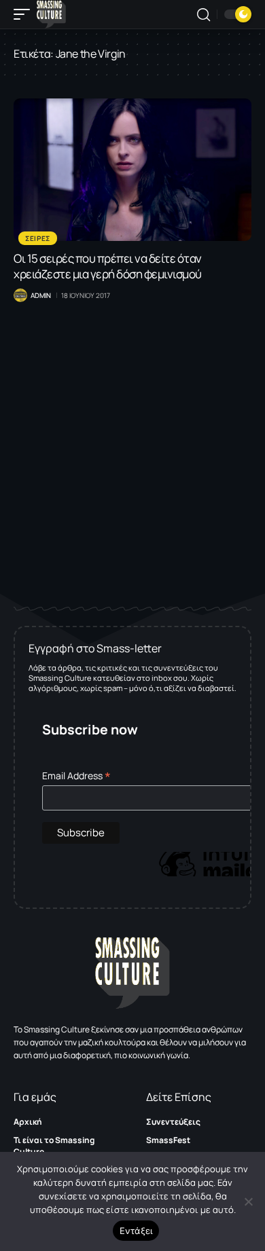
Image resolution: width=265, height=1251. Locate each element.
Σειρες (37, 238)
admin (41, 295)
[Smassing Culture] (51, 14)
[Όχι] (248, 1201)
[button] (25, 14)
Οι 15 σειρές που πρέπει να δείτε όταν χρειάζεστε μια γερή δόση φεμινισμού (108, 266)
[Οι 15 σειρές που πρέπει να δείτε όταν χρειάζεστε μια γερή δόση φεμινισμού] (132, 169)
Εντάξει (136, 1230)
